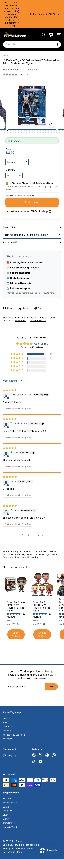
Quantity (10, 169)
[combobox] (32, 44)
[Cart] (51, 35)
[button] (10, 74)
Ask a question (11, 242)
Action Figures (10, 802)
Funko (9, 620)
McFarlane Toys (11, 69)
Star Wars (7, 798)
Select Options (16, 634)
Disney (6, 818)
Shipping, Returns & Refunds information (25, 234)
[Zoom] (51, 124)
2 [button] (28, 535)
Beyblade (7, 810)
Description (9, 227)
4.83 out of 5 (41, 343)
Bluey (5, 815)
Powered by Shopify (13, 852)
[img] (10, 390)
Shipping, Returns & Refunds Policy (21, 844)
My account (8, 738)
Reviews (7, 730)
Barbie (6, 806)
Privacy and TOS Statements (18, 848)
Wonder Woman (38, 320)
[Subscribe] (51, 686)
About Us (7, 718)
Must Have (20, 320)
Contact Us (8, 726)
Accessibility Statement (14, 734)
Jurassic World (10, 827)
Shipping (9, 195)
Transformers (9, 823)
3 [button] (33, 535)
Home (6, 55)
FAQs (5, 722)
